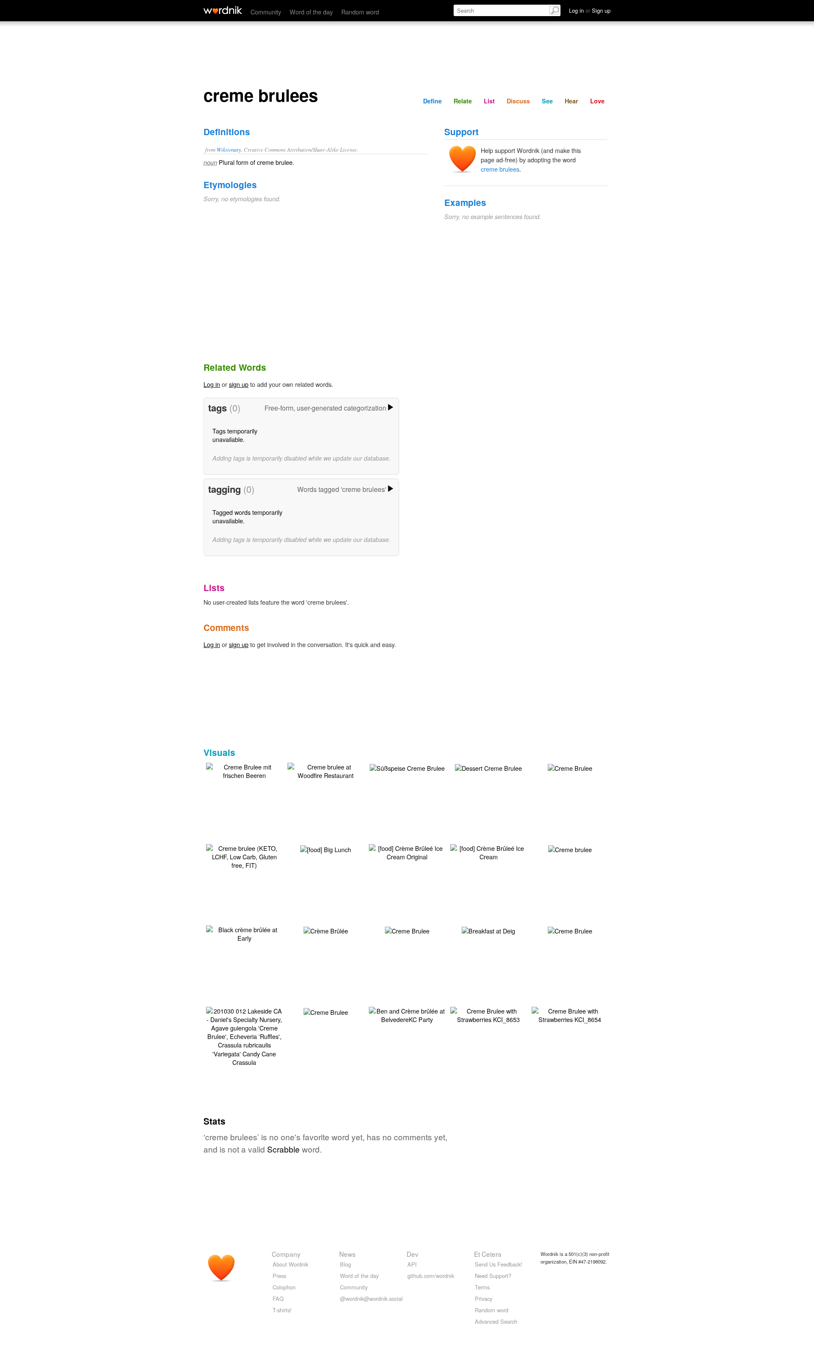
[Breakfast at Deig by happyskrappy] (488, 929)
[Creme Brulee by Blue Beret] (407, 929)
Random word (360, 11)
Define (432, 101)
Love (597, 101)
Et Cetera (488, 1253)
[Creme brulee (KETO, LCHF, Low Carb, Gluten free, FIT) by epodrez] (244, 855)
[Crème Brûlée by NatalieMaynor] (326, 929)
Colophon (284, 1287)
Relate (463, 101)
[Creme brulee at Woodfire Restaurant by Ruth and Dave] (325, 770)
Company (286, 1253)
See (547, 101)
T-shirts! (282, 1310)
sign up (238, 384)
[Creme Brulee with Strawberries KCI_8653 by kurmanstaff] (488, 1014)
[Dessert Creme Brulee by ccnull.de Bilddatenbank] (488, 767)
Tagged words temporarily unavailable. (247, 516)
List (489, 101)
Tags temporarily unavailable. (234, 435)
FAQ (278, 1298)
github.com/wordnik (430, 1276)
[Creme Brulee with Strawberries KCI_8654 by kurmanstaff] (570, 1014)
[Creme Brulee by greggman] (326, 1011)
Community (266, 11)
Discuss (518, 101)
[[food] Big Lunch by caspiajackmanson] (325, 848)
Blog (345, 1264)
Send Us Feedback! (498, 1264)
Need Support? (493, 1276)
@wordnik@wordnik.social (371, 1298)
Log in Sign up (589, 10)
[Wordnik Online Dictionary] (223, 10)
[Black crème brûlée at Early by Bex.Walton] (244, 932)
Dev (412, 1253)
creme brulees (500, 168)
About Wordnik (290, 1264)
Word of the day (311, 11)
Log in (212, 384)
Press (279, 1276)
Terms (482, 1287)
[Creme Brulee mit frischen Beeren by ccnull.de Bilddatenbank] (244, 770)
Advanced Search (496, 1321)
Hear (571, 101)
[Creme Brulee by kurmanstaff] (570, 929)
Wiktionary (229, 149)
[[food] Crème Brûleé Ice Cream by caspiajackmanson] (488, 851)
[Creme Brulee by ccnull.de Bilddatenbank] (570, 767)
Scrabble (283, 1149)
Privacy (483, 1298)
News (347, 1253)
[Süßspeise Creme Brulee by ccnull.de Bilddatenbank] (407, 767)
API (412, 1264)
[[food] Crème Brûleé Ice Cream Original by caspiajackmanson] (407, 851)
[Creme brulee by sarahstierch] (570, 848)
